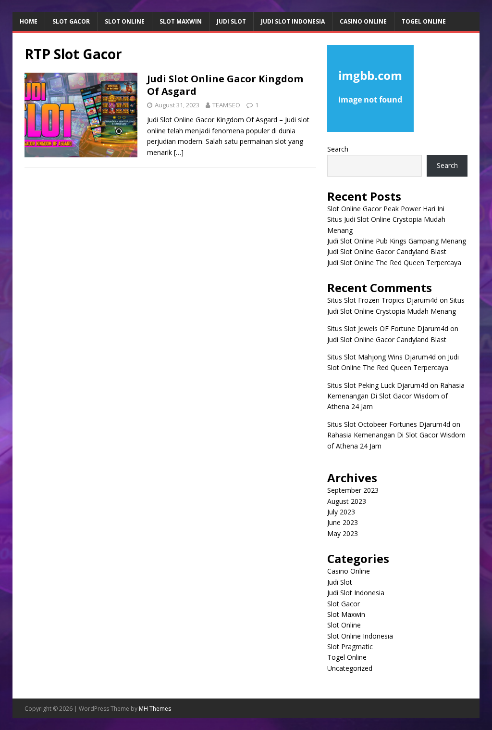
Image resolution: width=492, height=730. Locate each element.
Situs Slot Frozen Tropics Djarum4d (382, 300)
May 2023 (342, 533)
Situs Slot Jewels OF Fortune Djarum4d (387, 328)
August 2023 (346, 501)
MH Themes (155, 708)
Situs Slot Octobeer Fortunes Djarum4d (388, 424)
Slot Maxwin (181, 21)
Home (28, 21)
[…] (179, 152)
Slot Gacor (71, 21)
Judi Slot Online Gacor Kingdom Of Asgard (225, 85)
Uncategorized (349, 668)
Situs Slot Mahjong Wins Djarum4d (381, 356)
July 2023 (341, 511)
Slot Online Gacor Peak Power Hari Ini (385, 208)
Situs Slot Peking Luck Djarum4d (377, 385)
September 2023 (353, 490)
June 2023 (342, 522)
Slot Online (125, 21)
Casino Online (363, 21)
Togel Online (424, 21)
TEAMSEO (226, 105)
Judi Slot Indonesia (293, 21)
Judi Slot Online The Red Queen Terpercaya (394, 262)
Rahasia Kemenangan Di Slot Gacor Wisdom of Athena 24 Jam (396, 396)
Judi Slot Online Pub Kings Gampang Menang (396, 240)
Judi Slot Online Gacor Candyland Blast (386, 251)
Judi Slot (231, 21)
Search (337, 149)
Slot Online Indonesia (360, 635)
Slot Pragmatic (350, 646)
